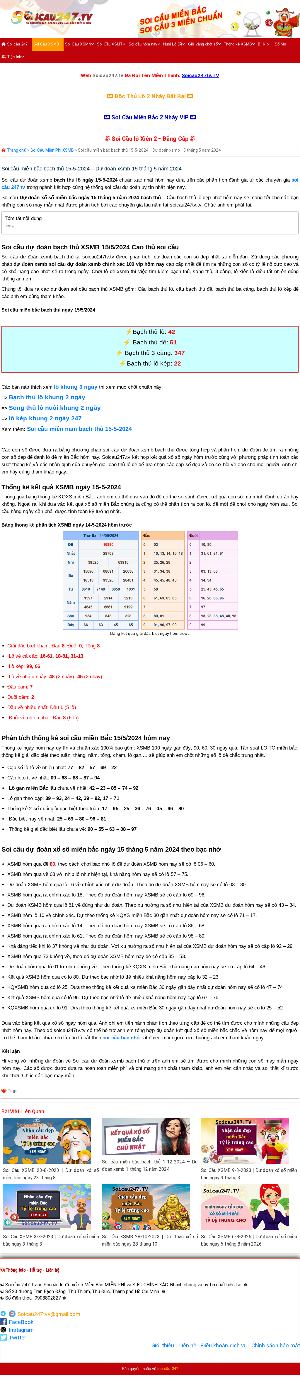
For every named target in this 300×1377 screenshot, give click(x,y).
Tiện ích (13, 57)
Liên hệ (187, 1345)
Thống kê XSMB (238, 44)
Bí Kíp (263, 44)
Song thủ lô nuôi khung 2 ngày (54, 407)
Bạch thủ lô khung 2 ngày (47, 397)
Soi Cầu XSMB (46, 44)
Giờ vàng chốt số (203, 44)
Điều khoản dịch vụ (224, 1345)
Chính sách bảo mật (275, 1345)
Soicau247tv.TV (200, 75)
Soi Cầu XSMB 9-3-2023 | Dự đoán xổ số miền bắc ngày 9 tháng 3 (249, 1174)
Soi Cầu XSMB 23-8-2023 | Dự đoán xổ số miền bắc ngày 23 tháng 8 (51, 1174)
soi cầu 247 (167, 1368)
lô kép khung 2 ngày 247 (45, 418)
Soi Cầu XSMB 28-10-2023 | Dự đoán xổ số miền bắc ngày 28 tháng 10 (150, 1240)
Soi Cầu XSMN (78, 44)
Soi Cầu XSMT (110, 44)
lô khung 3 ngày (76, 387)
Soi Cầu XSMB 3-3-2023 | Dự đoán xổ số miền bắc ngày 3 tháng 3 (51, 1240)
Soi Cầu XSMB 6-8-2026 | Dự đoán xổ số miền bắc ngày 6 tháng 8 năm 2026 (249, 1240)
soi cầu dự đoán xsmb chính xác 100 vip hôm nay (107, 264)
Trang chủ (16, 150)
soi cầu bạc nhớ (121, 1038)
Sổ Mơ (281, 44)
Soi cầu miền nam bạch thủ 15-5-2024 (79, 429)
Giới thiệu (162, 1345)
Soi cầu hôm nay (143, 44)
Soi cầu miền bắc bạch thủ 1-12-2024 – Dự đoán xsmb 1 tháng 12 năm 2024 (150, 1165)
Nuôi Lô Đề (172, 44)
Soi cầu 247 (17, 44)
